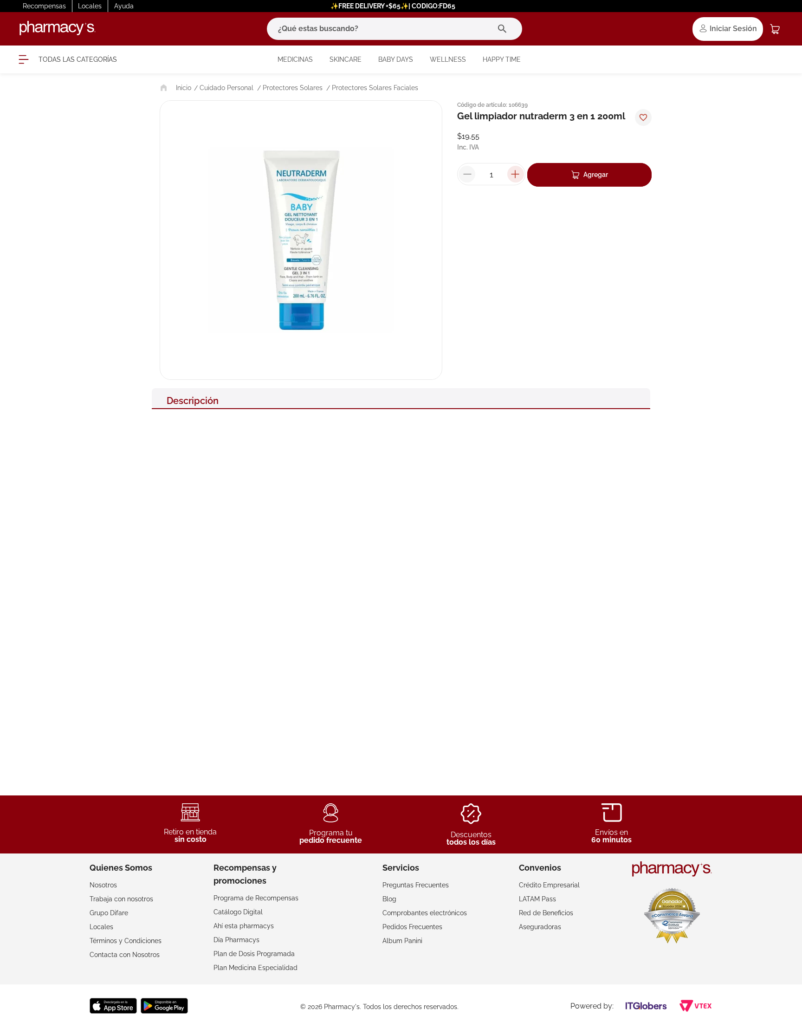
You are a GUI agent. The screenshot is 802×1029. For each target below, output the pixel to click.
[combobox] (394, 29)
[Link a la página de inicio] (174, 88)
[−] (467, 174)
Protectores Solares (293, 87)
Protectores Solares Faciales (375, 87)
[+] (515, 174)
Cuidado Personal (226, 87)
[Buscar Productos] (504, 29)
